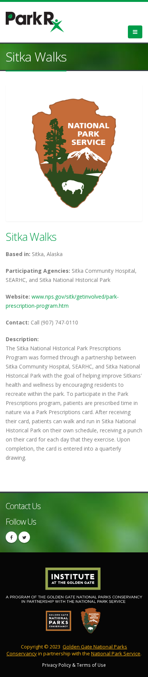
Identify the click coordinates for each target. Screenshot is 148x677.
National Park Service (115, 653)
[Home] (39, 21)
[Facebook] (11, 537)
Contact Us (23, 505)
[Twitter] (24, 537)
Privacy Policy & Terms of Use (74, 665)
